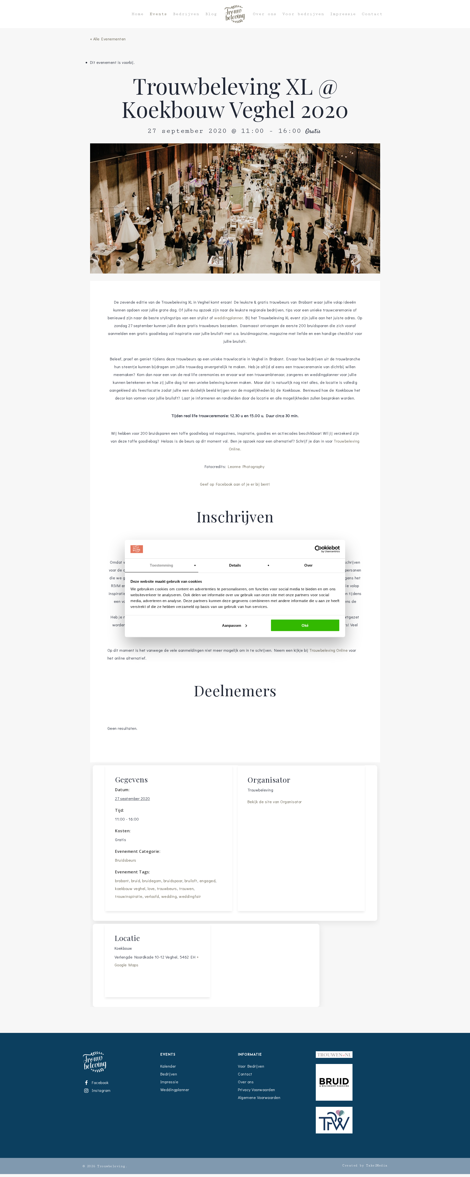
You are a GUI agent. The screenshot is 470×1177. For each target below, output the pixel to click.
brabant (122, 880)
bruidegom (151, 880)
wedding (169, 896)
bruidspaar (173, 880)
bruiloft (191, 880)
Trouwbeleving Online (328, 650)
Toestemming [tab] (161, 565)
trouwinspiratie (128, 896)
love (151, 888)
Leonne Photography (247, 466)
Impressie (343, 14)
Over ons (264, 14)
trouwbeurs (167, 888)
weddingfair (190, 896)
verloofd (152, 896)
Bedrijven (186, 14)
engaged (208, 880)
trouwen (186, 888)
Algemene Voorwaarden (259, 1097)
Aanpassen (231, 625)
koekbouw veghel (130, 888)
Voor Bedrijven (251, 1066)
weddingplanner (228, 317)
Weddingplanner (174, 1089)
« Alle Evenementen (108, 38)
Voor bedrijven (303, 14)
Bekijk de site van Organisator (274, 801)
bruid (135, 880)
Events (158, 14)
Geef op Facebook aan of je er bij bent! (235, 484)
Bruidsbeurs (125, 860)
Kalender (168, 1066)
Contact (372, 14)
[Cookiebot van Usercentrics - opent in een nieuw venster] (318, 549)
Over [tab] (308, 565)
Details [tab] (235, 565)
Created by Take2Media (365, 1165)
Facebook (99, 1082)
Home (138, 14)
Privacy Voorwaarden (256, 1089)
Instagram (100, 1090)
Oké (305, 625)
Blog (211, 14)
